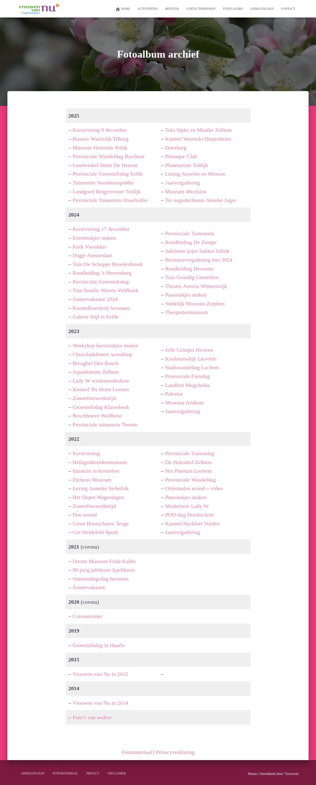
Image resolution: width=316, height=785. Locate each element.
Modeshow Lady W (187, 506)
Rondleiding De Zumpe (191, 242)
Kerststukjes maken (94, 238)
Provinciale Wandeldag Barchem (108, 156)
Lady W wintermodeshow (101, 381)
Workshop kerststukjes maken (105, 345)
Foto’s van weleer (92, 717)
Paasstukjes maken (186, 295)
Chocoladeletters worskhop (102, 354)
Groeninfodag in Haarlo (99, 645)
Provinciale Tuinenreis (189, 233)
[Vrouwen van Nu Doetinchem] (38, 9)
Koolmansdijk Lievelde (191, 359)
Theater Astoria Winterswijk (196, 286)
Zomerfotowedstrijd (94, 398)
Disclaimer (117, 773)
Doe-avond (85, 515)
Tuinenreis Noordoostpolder (103, 183)
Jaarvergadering (182, 183)
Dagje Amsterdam (92, 255)
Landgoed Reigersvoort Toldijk (107, 191)
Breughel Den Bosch (95, 363)
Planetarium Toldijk (186, 165)
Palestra (173, 394)
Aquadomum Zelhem (95, 372)
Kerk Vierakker (89, 247)
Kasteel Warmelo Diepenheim (198, 139)
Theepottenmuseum (186, 312)
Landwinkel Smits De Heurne (105, 165)
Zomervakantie (89, 587)
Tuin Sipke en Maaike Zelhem (198, 130)
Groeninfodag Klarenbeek (101, 407)
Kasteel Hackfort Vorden (192, 523)
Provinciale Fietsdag (187, 376)
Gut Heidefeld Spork (95, 532)
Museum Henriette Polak (100, 148)
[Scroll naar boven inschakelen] (306, 775)
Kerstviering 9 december (100, 130)
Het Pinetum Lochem (188, 471)
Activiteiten (148, 9)
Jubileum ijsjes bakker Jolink (197, 251)
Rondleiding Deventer (189, 269)
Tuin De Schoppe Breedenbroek (108, 264)
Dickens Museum (92, 480)
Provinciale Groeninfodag (101, 282)
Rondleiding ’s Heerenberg (102, 273)
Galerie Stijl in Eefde (96, 317)
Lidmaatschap (262, 9)
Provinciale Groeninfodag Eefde (108, 174)
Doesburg (175, 148)
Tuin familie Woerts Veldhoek (105, 290)
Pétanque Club (181, 156)
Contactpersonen (201, 9)
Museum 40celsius (185, 191)
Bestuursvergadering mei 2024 (198, 260)
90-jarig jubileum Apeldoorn (104, 570)
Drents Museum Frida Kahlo (104, 561)
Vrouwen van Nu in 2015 (100, 674)
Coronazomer (87, 616)
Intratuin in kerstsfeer (96, 471)
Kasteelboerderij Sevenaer (101, 308)
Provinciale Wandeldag (190, 480)
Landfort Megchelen (187, 385)
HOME (125, 9)
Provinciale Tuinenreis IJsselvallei (110, 200)
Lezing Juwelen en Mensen (195, 174)
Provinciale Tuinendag (189, 453)
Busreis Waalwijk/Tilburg (101, 139)
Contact (288, 9)
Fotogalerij (233, 9)
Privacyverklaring (175, 752)
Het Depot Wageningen (98, 497)
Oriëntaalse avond (185, 488)
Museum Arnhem (184, 403)
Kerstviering (86, 453)
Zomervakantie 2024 (95, 299)
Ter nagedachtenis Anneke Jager (200, 200)
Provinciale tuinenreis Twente (105, 424)
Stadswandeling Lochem (192, 367)
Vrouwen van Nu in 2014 (100, 703)
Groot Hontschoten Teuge (101, 523)
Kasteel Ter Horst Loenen (101, 389)
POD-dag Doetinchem (189, 515)
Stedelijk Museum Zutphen (195, 304)
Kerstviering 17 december (101, 229)
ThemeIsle (291, 774)
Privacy (92, 773)
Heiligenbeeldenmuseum (100, 462)
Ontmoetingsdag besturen (101, 579)
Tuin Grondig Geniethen (191, 277)
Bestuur (172, 9)
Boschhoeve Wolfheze (97, 416)
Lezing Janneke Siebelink (101, 488)
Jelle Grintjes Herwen (189, 350)
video (217, 488)
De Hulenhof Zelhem (188, 462)
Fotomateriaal (137, 752)
